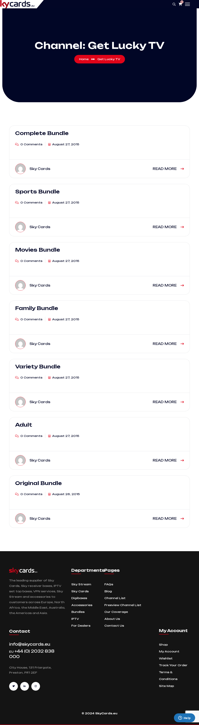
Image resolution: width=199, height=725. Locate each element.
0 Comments (31, 144)
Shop (163, 644)
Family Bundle (36, 308)
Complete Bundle (42, 133)
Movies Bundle (37, 250)
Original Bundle (38, 483)
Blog (108, 591)
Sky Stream (81, 584)
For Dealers (80, 625)
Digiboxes (79, 598)
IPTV (75, 618)
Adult (23, 425)
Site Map (166, 686)
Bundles (78, 611)
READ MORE (165, 169)
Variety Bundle (37, 366)
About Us (112, 618)
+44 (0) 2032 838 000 (31, 654)
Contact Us (114, 625)
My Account (169, 651)
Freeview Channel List (122, 605)
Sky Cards (80, 591)
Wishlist (166, 658)
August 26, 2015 (65, 494)
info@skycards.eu (29, 644)
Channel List (115, 598)
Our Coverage (116, 611)
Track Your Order (173, 665)
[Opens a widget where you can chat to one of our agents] (184, 718)
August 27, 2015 (65, 144)
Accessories (81, 605)
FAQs (108, 584)
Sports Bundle (37, 191)
